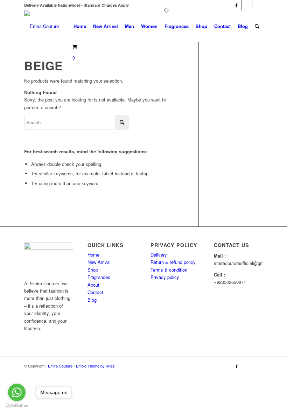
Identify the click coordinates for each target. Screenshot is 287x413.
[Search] (257, 26)
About (93, 284)
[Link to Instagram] (247, 5)
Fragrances (99, 277)
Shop (93, 269)
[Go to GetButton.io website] (17, 406)
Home (93, 254)
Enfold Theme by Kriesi (95, 366)
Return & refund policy (173, 262)
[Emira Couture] (41, 26)
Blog (92, 299)
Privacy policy (164, 277)
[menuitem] (80, 26)
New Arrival (99, 262)
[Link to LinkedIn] (257, 5)
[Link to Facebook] (236, 5)
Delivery (158, 254)
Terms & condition (168, 269)
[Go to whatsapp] (17, 392)
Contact (95, 292)
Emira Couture (61, 366)
